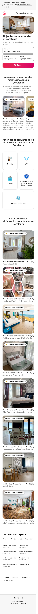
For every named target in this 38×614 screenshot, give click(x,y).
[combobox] (18, 51)
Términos (23, 604)
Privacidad (14, 604)
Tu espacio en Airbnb (24, 13)
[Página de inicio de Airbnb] (4, 13)
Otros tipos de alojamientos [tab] (12, 539)
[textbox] (10, 58)
